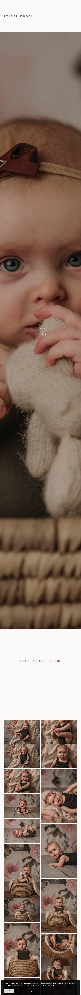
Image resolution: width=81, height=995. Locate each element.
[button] (75, 16)
